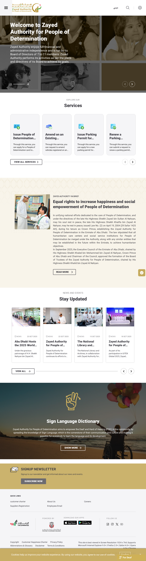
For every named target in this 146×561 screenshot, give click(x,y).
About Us (51, 501)
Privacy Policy (56, 542)
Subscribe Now (33, 481)
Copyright (14, 542)
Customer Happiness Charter (34, 542)
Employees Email (54, 506)
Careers (87, 501)
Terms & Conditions (55, 546)
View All (21, 371)
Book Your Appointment (27, 65)
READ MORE (62, 272)
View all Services (25, 162)
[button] (141, 272)
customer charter (18, 501)
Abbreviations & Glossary (21, 546)
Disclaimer (39, 546)
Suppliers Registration (20, 506)
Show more (71, 448)
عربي (115, 8)
